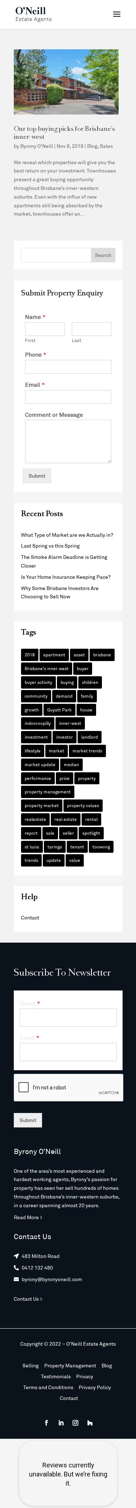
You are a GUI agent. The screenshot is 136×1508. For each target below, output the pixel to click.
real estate (65, 819)
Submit (37, 476)
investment (36, 736)
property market (42, 805)
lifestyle (33, 750)
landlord (89, 736)
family (87, 695)
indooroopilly (38, 723)
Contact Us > (28, 1299)
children (90, 682)
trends (31, 860)
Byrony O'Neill (36, 146)
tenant (77, 846)
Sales (106, 146)
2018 (30, 654)
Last (76, 340)
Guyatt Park (59, 709)
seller (68, 832)
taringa (55, 846)
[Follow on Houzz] (90, 1423)
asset (79, 654)
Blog (92, 146)
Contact (30, 917)
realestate (35, 819)
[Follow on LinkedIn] (61, 1423)
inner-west (70, 723)
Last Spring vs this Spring (50, 546)
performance (38, 778)
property (87, 778)
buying (67, 682)
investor (64, 736)
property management (48, 791)
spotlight (91, 832)
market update (40, 764)
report (31, 832)
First (30, 340)
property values (83, 805)
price (64, 778)
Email (35, 384)
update (53, 860)
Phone (35, 354)
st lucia (32, 846)
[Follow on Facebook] (46, 1423)
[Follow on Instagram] (75, 1423)
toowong (101, 846)
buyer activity (38, 682)
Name (35, 316)
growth (32, 709)
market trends (87, 750)
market (56, 750)
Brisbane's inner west (47, 668)
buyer (82, 668)
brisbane (102, 654)
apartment (54, 654)
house (86, 709)
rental (91, 819)
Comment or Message (54, 414)
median (71, 764)
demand (64, 695)
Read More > (28, 1217)
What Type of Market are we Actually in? (67, 535)
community (36, 695)
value (74, 860)
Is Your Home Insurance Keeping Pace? (66, 577)
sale (50, 832)
